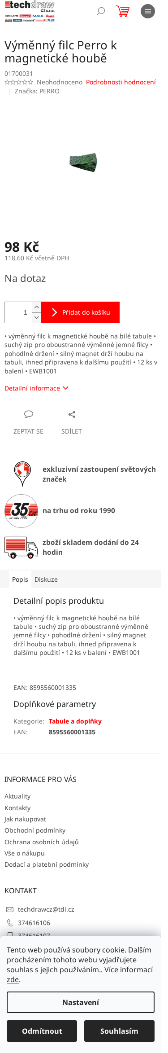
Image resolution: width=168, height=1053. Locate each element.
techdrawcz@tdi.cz (46, 909)
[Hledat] (101, 11)
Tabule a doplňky (75, 721)
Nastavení (80, 1002)
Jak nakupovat (25, 819)
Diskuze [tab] (46, 579)
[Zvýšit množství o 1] (36, 307)
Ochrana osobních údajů (41, 842)
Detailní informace (32, 388)
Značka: (37, 91)
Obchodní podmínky (34, 830)
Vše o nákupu (24, 853)
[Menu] (148, 11)
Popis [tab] (20, 579)
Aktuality (17, 796)
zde (13, 979)
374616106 (34, 922)
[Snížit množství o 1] (36, 317)
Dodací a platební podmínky (46, 864)
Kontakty (17, 807)
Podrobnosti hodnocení (121, 82)
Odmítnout (42, 1031)
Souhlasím (119, 1031)
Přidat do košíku (86, 312)
